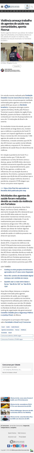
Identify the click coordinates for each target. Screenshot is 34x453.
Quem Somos (12, 433)
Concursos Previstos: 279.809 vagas (12, 339)
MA (32, 11)
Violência (23, 330)
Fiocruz (17, 330)
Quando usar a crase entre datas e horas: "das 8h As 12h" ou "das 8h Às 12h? (17, 284)
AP (11, 11)
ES (25, 11)
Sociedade (4, 332)
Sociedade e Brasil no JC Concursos (18, 322)
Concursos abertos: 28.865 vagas (11, 335)
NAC (2, 11)
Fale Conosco (22, 433)
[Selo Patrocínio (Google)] (27, 6)
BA (17, 11)
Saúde (8, 327)
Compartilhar (17, 66)
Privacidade (22, 437)
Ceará (3, 327)
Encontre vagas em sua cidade (9, 367)
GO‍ (29, 11)
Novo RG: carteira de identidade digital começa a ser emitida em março (18, 277)
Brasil (10, 332)
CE (20, 11)
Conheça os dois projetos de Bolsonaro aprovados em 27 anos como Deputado (18, 271)
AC (5, 11)
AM (14, 11)
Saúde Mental (15, 327)
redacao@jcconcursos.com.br (12, 70)
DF (23, 11)
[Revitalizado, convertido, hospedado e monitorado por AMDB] (31, 450)
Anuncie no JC (12, 437)
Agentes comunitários (8, 330)
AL (8, 11)
